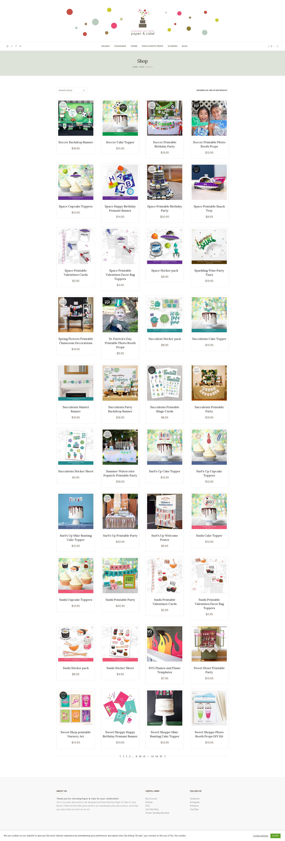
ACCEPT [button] (275, 835)
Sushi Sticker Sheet (120, 668)
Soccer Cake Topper (120, 142)
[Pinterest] (16, 46)
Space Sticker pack (164, 270)
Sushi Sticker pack (76, 668)
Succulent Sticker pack (165, 339)
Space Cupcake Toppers (76, 206)
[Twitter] (20, 46)
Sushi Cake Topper (209, 535)
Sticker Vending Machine (157, 813)
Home (135, 67)
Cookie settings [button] (260, 836)
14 (156, 756)
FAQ (147, 806)
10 (140, 756)
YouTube (194, 809)
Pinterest (194, 806)
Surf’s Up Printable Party (120, 535)
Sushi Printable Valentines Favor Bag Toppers (209, 604)
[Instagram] (7, 46)
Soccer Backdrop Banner (75, 142)
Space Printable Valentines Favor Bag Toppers (120, 275)
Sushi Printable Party (120, 599)
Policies (149, 802)
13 (152, 756)
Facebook (195, 799)
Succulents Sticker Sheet (75, 471)
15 (161, 756)
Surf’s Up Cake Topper (164, 471)
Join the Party (152, 809)
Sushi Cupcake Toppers (75, 599)
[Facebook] (11, 46)
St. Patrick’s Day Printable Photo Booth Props (120, 343)
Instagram (195, 802)
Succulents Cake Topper (209, 339)
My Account (151, 799)
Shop (141, 67)
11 (144, 756)
